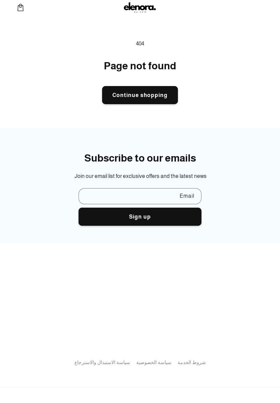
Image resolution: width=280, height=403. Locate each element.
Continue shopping (140, 95)
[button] (20, 7)
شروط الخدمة (192, 362)
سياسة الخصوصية (153, 362)
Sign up (140, 217)
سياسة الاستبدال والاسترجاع (102, 362)
